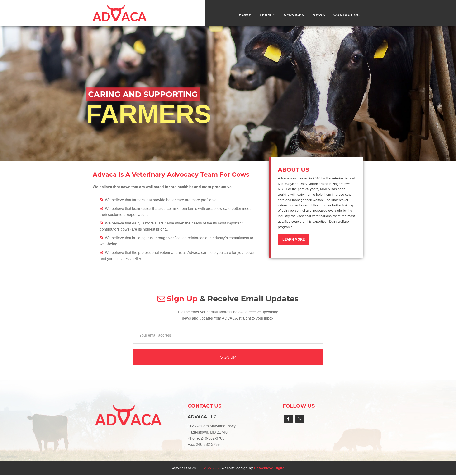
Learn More (293, 239)
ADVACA (120, 24)
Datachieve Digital (269, 468)
